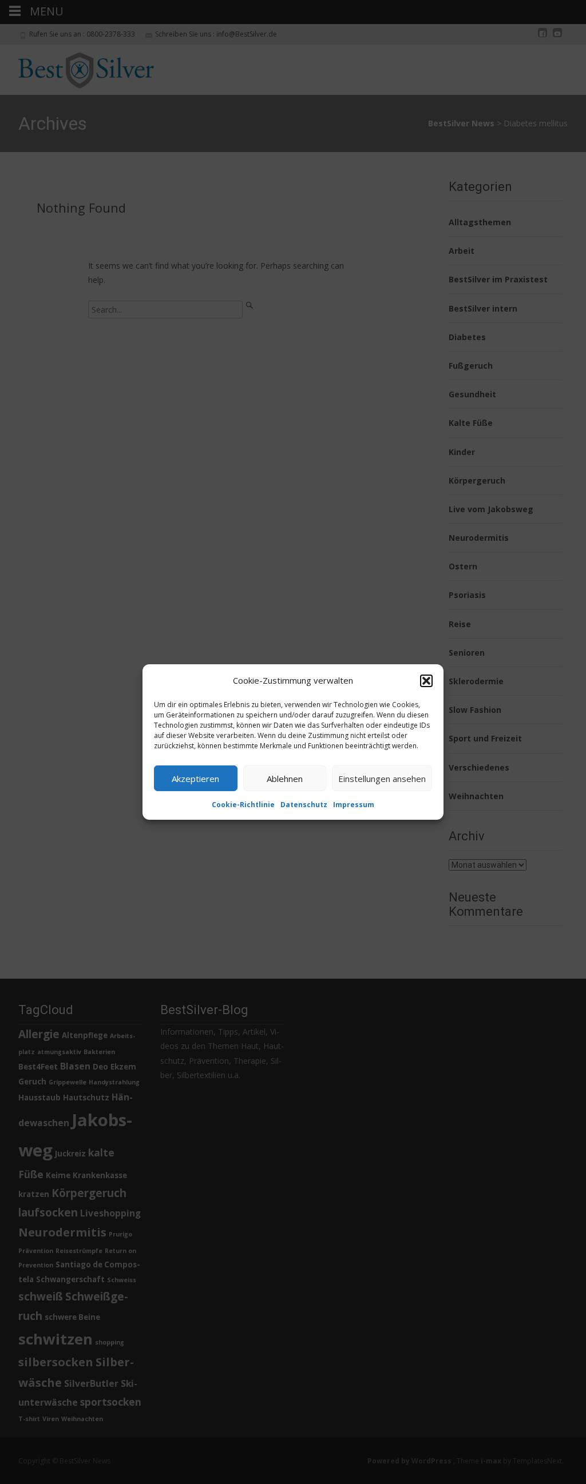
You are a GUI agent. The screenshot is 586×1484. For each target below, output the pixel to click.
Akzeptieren (195, 778)
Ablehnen (285, 778)
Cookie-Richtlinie (243, 804)
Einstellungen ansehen (382, 778)
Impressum (353, 804)
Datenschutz (303, 804)
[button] (426, 680)
